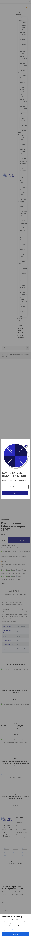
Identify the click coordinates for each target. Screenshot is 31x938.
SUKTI (15, 493)
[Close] (28, 441)
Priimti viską (15, 934)
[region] (15, 926)
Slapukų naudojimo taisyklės (17, 930)
